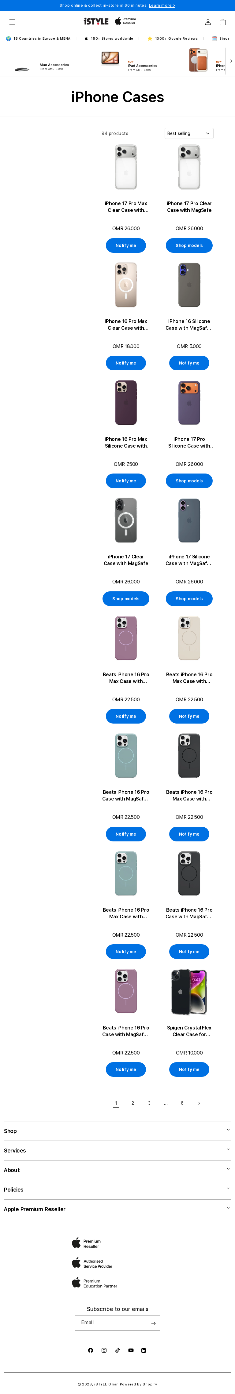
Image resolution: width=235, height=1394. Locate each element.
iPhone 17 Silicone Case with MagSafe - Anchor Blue (189, 560)
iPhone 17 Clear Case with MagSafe (126, 560)
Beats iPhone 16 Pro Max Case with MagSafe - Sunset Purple (126, 678)
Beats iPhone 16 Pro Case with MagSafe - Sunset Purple (126, 1031)
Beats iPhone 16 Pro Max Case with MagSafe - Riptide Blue (126, 913)
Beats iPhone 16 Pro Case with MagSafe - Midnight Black (189, 913)
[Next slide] (230, 60)
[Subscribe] (153, 1323)
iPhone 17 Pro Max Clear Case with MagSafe (126, 207)
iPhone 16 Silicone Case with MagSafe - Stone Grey (189, 325)
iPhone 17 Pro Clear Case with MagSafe (189, 207)
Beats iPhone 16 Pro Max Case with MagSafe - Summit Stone (189, 678)
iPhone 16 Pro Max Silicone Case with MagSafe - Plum (126, 442)
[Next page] (199, 1103)
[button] (12, 22)
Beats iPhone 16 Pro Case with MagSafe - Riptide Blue (126, 795)
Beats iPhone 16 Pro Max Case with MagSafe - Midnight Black (189, 795)
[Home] (96, 21)
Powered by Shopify (138, 1384)
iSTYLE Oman (106, 1384)
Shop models (189, 245)
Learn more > (162, 5)
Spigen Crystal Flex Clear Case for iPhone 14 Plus (189, 1031)
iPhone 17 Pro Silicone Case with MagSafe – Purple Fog (189, 442)
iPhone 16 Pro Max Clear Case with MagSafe (126, 325)
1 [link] (116, 1103)
